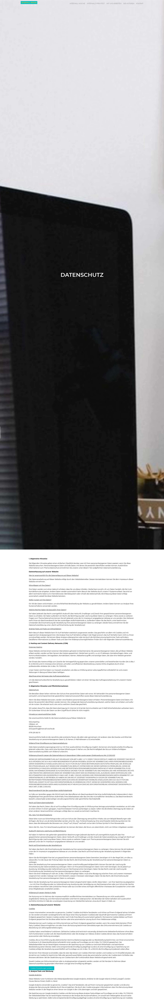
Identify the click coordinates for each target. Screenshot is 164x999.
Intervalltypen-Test (95, 3)
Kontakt (139, 3)
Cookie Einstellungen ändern (41, 968)
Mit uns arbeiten (113, 3)
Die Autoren (128, 3)
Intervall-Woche (77, 3)
